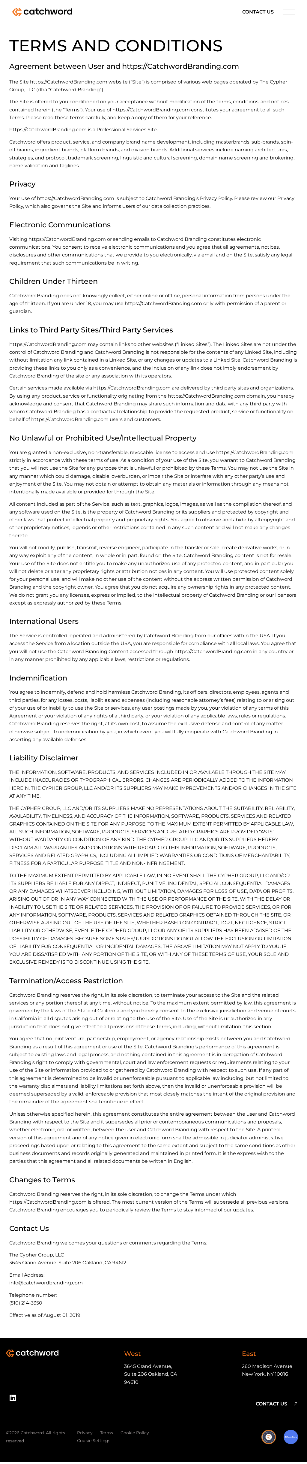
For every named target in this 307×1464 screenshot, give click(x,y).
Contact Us (258, 12)
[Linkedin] (15, 1400)
